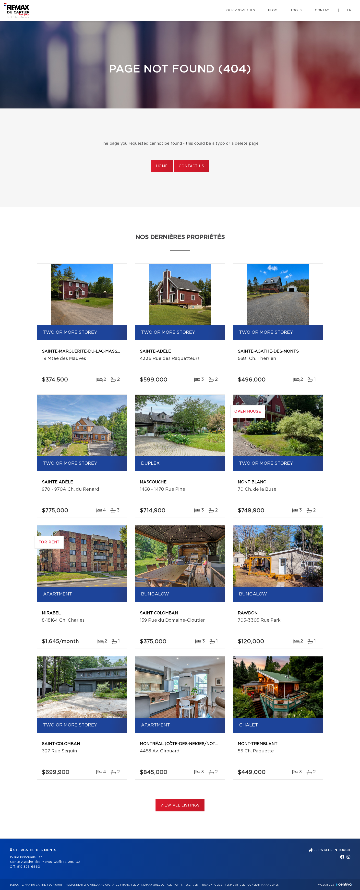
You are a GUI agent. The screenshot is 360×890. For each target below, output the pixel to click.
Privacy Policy (211, 885)
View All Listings (179, 805)
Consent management (264, 885)
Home (162, 166)
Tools (296, 10)
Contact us (191, 166)
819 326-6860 (28, 866)
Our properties (240, 10)
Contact (323, 10)
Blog (272, 10)
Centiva (344, 884)
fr (349, 10)
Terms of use (235, 885)
